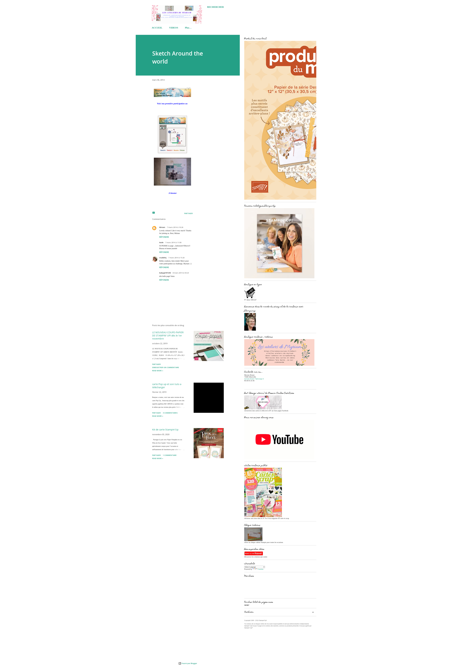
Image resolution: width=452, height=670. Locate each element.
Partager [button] (188, 213)
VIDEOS (173, 27)
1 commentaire (170, 455)
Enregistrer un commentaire (165, 367)
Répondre (164, 237)
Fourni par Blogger (189, 663)
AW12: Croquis (172, 111)
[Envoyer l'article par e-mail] (153, 213)
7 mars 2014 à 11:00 (173, 242)
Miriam (162, 227)
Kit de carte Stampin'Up (165, 429)
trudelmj (162, 258)
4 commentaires (170, 413)
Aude (161, 242)
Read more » (157, 370)
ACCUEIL (157, 27)
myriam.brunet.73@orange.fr (254, 379)
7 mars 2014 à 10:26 (175, 227)
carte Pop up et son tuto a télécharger (166, 386)
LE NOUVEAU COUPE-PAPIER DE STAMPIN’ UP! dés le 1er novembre (168, 335)
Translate (260, 569)
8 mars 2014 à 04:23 (181, 273)
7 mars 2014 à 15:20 (176, 258)
